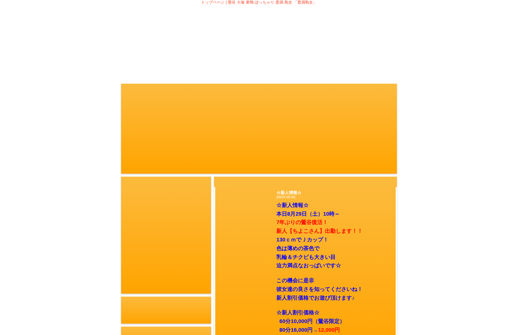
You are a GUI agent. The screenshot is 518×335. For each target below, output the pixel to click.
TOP (136, 57)
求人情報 (381, 57)
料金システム (167, 57)
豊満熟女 (259, 27)
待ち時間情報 (259, 57)
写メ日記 (320, 57)
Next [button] (206, 177)
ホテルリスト (350, 57)
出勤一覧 (228, 57)
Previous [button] (126, 177)
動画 (289, 57)
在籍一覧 (198, 57)
